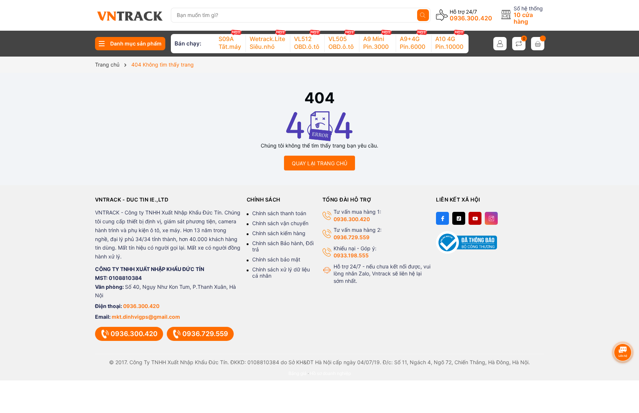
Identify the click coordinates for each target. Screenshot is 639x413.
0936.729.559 (205, 334)
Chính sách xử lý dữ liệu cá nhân (281, 272)
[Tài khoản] (500, 43)
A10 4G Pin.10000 (449, 42)
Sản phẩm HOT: (194, 43)
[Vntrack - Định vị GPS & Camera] (130, 16)
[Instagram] (491, 218)
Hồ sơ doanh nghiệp (330, 373)
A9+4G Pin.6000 (412, 42)
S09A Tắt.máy (230, 42)
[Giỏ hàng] (537, 43)
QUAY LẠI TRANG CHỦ (319, 163)
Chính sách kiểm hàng (278, 233)
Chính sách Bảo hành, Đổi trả (283, 246)
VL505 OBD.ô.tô (341, 42)
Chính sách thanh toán (279, 213)
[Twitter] (458, 218)
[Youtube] (475, 218)
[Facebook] (442, 218)
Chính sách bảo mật (276, 259)
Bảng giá (297, 373)
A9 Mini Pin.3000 (376, 42)
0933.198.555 (351, 255)
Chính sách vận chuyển (280, 223)
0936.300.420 (471, 18)
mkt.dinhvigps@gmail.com (146, 317)
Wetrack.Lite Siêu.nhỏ (267, 42)
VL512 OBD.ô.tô (307, 42)
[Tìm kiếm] (423, 15)
